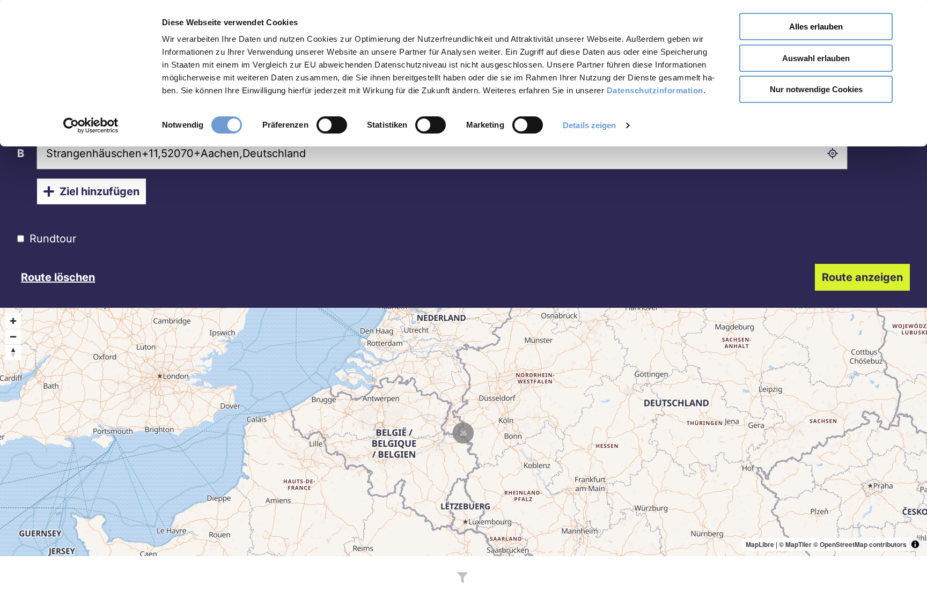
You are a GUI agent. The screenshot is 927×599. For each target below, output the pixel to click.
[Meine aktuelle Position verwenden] (832, 153)
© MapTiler (795, 544)
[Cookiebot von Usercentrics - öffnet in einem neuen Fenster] (91, 125)
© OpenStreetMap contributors (860, 544)
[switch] (332, 125)
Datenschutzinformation (655, 90)
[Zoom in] (13, 321)
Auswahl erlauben (816, 58)
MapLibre (760, 544)
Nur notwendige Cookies (816, 89)
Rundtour (53, 238)
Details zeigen (589, 125)
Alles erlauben (816, 26)
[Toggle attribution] (915, 544)
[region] (463, 432)
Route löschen (58, 277)
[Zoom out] (13, 336)
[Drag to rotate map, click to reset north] (13, 352)
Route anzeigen (862, 277)
